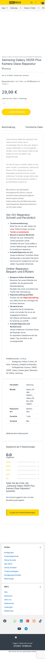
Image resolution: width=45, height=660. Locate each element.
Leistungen (8, 607)
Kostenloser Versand (21, 75)
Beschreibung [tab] (8, 127)
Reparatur (33, 370)
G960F (34, 367)
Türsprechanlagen (11, 571)
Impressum (8, 596)
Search (31, 2)
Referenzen (9, 611)
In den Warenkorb (17, 112)
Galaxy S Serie (29, 8)
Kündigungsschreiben (12, 575)
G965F (8, 370)
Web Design (9, 579)
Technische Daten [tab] (34, 127)
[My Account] (37, 2)
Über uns (7, 600)
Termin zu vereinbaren (19, 232)
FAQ (5, 592)
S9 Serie (15, 57)
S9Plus (11, 373)
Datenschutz (9, 603)
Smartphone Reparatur (34, 57)
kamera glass (23, 370)
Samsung (13, 8)
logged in (19, 497)
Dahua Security (10, 560)
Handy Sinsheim (10, 567)
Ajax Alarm (8, 564)
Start (3, 8)
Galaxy (15, 370)
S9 (7, 373)
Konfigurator (9, 552)
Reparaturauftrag (31, 298)
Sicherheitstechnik (11, 556)
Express (27, 367)
